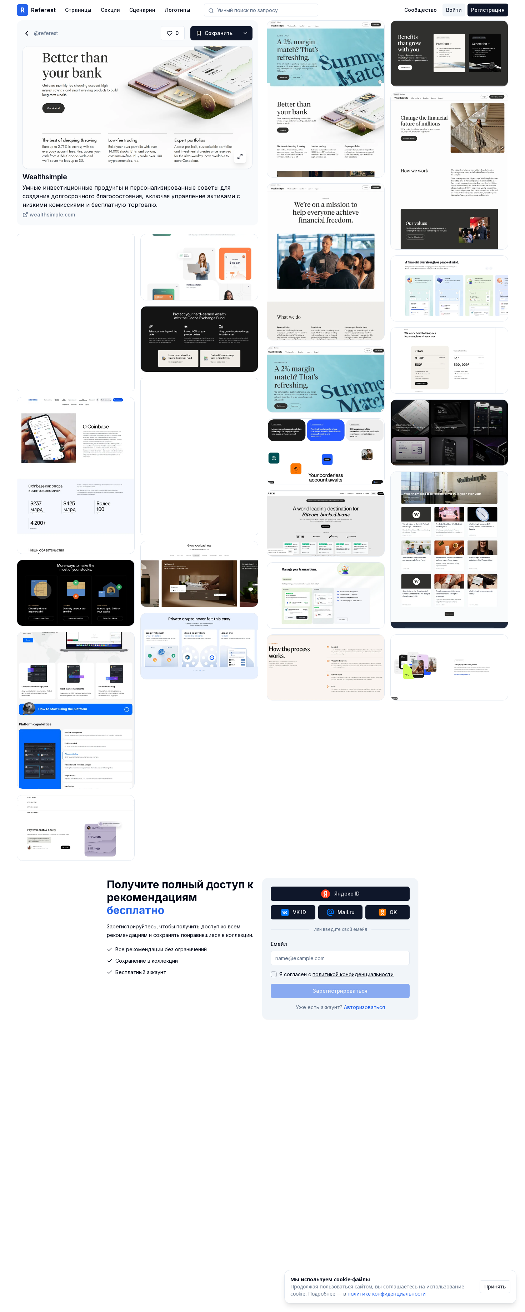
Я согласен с (336, 974)
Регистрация (488, 10)
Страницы (78, 10)
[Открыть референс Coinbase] (75, 475)
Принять (495, 1286)
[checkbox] (273, 974)
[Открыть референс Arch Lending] (325, 523)
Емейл (279, 944)
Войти (454, 10)
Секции (110, 10)
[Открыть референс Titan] (449, 360)
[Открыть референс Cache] (75, 593)
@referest (46, 33)
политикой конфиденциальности (353, 974)
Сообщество (420, 10)
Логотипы (177, 10)
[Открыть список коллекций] (245, 33)
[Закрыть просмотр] (26, 33)
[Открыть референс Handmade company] (449, 432)
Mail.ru (346, 912)
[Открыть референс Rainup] (199, 267)
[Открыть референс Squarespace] (199, 574)
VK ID (299, 912)
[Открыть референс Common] (199, 646)
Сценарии (142, 10)
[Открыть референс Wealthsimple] (325, 99)
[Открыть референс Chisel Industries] (325, 667)
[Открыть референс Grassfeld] (325, 595)
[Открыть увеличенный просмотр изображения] (240, 156)
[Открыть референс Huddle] (75, 828)
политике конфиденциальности (387, 1293)
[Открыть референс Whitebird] (75, 710)
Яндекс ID (347, 894)
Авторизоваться (364, 1007)
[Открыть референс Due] (325, 451)
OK (393, 912)
